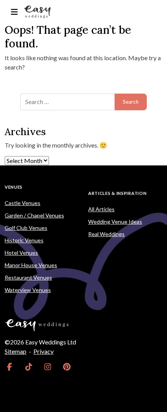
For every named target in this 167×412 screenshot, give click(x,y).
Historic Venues (24, 240)
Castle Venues (22, 203)
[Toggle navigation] (14, 11)
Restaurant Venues (28, 277)
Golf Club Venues (26, 227)
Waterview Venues (28, 290)
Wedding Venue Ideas (115, 221)
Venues (14, 186)
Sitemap (15, 351)
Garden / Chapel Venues (34, 215)
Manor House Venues (31, 265)
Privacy (43, 351)
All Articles (101, 209)
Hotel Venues (21, 252)
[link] (9, 367)
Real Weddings (106, 234)
